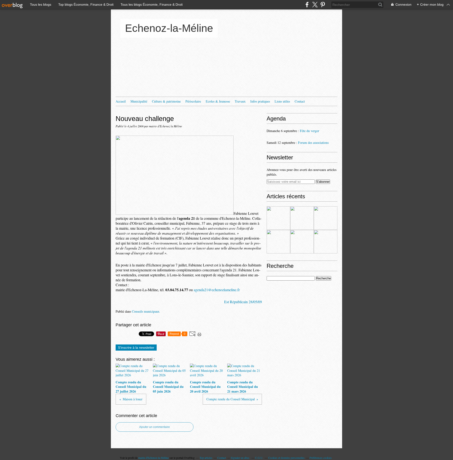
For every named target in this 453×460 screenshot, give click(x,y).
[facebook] (307, 4)
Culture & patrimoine (166, 101)
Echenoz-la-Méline (169, 28)
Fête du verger (309, 130)
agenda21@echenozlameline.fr (217, 289)
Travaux (240, 101)
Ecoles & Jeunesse (218, 101)
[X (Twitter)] (315, 4)
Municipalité (138, 101)
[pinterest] (323, 4)
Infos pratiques (260, 101)
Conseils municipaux (145, 311)
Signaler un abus (240, 458)
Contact (300, 101)
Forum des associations (313, 142)
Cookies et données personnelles (286, 458)
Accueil (121, 101)
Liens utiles (282, 101)
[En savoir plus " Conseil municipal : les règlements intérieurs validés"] (302, 241)
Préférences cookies (321, 458)
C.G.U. (259, 458)
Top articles (206, 458)
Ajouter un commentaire (154, 427)
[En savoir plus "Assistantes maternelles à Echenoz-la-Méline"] (278, 218)
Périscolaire (193, 101)
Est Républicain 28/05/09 (243, 301)
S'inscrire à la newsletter (136, 347)
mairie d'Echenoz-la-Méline (153, 458)
